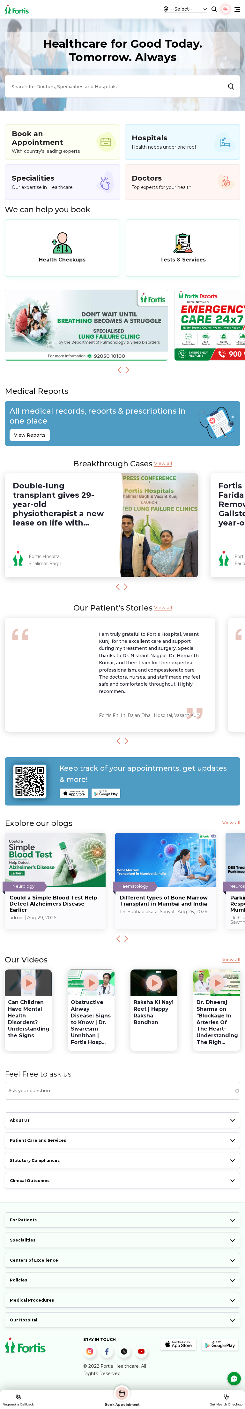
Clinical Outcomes (29, 1180)
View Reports (30, 435)
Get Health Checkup (226, 1404)
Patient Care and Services (38, 1140)
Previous (119, 369)
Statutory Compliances (35, 1160)
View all (163, 463)
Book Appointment (122, 1404)
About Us (20, 1120)
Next (127, 369)
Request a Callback (18, 1404)
